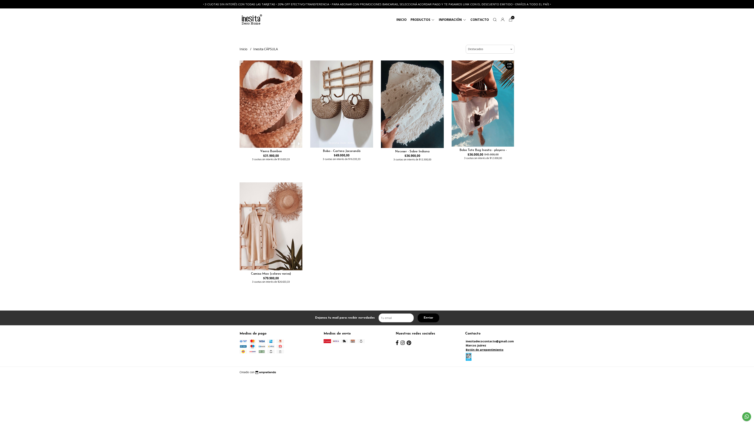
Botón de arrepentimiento (484, 350)
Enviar (428, 317)
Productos (421, 19)
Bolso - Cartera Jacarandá (342, 151)
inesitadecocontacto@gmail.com (490, 341)
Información (451, 19)
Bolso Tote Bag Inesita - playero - (483, 150)
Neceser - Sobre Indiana (412, 151)
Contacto (479, 19)
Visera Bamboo (271, 151)
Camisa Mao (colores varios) (271, 273)
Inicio (401, 19)
